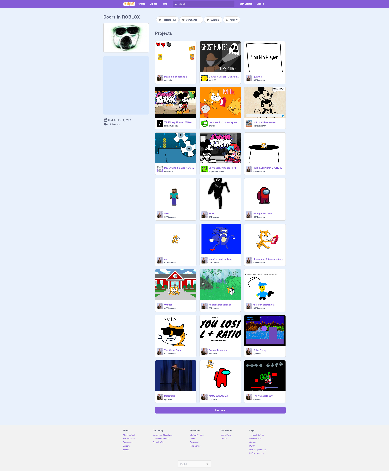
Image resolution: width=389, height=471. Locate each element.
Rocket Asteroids (218, 350)
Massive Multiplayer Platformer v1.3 (179, 167)
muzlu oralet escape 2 (175, 76)
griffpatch (168, 171)
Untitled (168, 304)
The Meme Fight (172, 350)
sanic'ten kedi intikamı (220, 258)
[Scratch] (129, 4)
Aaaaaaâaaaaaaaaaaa (220, 304)
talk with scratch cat (263, 304)
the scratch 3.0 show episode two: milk (224, 122)
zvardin (212, 125)
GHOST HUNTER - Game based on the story (224, 76)
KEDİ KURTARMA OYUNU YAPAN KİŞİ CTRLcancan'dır (268, 167)
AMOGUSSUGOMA (218, 395)
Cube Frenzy (260, 350)
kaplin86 (212, 80)
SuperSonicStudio (216, 171)
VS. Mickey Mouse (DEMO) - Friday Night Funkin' (179, 122)
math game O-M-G (262, 213)
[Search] (176, 4)
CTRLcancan (259, 80)
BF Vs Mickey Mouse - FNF (223, 167)
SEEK (167, 213)
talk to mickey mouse (264, 122)
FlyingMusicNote (171, 125)
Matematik (169, 395)
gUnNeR (257, 76)
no (165, 258)
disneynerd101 (259, 125)
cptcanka (168, 80)
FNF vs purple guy (263, 395)
